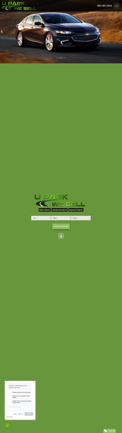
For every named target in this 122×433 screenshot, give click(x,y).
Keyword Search (76, 209)
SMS (15, 414)
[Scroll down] (61, 236)
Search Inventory (61, 226)
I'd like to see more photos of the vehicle (20, 396)
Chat (21, 414)
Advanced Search (59, 209)
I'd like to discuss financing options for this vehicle (21, 401)
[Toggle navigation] (116, 5)
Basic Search (44, 209)
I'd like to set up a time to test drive (21, 392)
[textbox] (20, 408)
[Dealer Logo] (29, 6)
